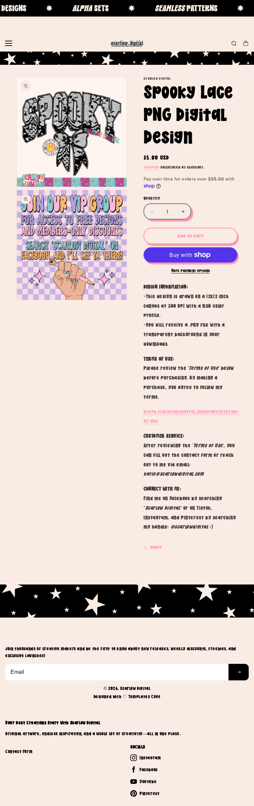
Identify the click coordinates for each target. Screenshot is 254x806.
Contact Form (18, 751)
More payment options (190, 270)
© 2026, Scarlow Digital (127, 688)
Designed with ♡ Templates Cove (127, 696)
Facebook (149, 769)
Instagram (150, 757)
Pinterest (149, 793)
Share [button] (156, 547)
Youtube (148, 781)
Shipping (151, 167)
